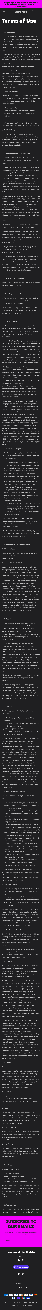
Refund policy (33, 1302)
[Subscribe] (35, 1240)
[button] (4, 11)
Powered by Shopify (21, 1302)
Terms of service (27, 1305)
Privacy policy (16, 1305)
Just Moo (12, 1302)
